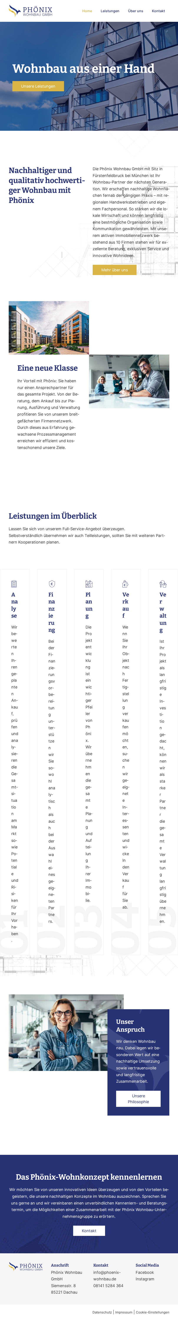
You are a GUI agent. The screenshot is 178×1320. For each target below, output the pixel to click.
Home (87, 11)
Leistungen (110, 11)
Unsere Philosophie (138, 1099)
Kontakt (158, 11)
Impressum (123, 1312)
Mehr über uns (114, 270)
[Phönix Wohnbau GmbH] (30, 10)
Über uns (135, 11)
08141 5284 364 (108, 1285)
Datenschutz (102, 1312)
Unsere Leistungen (38, 86)
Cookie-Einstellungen (152, 1312)
